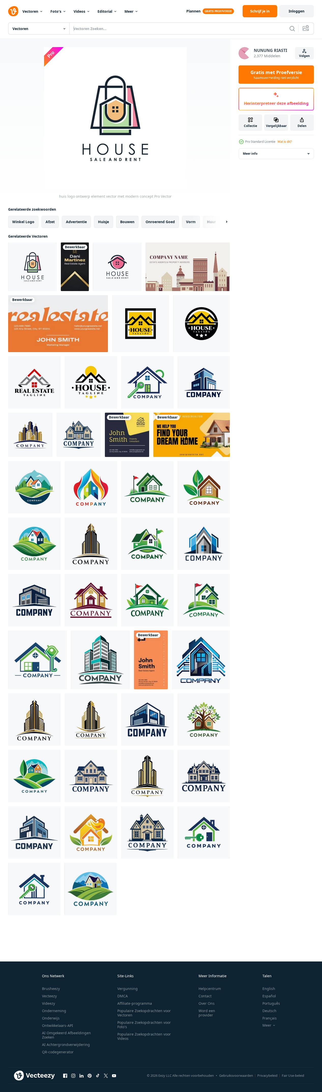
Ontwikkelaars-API (57, 1025)
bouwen (127, 221)
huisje (103, 221)
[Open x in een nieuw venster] (106, 1075)
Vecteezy (49, 996)
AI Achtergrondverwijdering (66, 1044)
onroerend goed (160, 221)
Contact (205, 996)
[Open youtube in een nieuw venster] (114, 1075)
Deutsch (269, 1010)
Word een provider (207, 1012)
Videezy (48, 1003)
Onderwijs (51, 1018)
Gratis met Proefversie (276, 74)
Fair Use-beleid (293, 1075)
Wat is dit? (284, 141)
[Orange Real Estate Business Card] (58, 323)
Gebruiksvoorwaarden (236, 1075)
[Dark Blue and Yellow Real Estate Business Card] (127, 435)
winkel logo (23, 221)
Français (269, 1018)
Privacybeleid (267, 1075)
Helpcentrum (210, 988)
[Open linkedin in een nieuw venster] (81, 1075)
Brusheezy (51, 988)
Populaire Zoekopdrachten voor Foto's (144, 1024)
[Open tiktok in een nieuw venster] (98, 1075)
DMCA (122, 996)
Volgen (304, 56)
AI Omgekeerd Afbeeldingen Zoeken (66, 1035)
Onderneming (54, 1010)
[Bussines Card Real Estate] (75, 266)
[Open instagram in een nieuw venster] (73, 1075)
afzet (50, 221)
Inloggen (296, 11)
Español (269, 996)
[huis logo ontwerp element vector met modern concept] (32, 266)
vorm (191, 221)
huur (211, 221)
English (268, 988)
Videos (79, 11)
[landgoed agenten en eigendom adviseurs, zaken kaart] (188, 266)
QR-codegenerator (58, 1052)
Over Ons (207, 1003)
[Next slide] (222, 222)
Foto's (55, 11)
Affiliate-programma (134, 1003)
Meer (128, 11)
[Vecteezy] (13, 11)
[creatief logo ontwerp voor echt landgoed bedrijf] (147, 382)
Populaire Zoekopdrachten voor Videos (144, 1036)
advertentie (76, 221)
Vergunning (127, 988)
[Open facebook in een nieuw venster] (65, 1075)
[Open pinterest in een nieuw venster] (90, 1075)
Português (271, 1003)
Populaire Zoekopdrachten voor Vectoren (144, 1012)
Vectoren (30, 11)
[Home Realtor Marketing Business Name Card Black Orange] (191, 435)
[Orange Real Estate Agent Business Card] (151, 659)
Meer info (250, 153)
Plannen (193, 11)
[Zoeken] (292, 28)
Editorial (104, 11)
